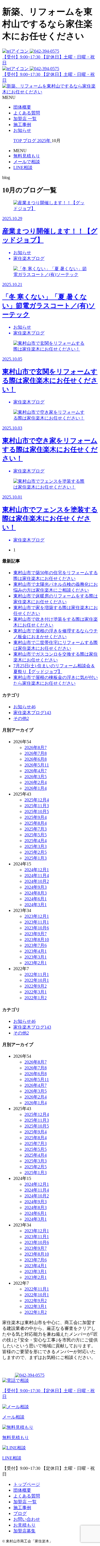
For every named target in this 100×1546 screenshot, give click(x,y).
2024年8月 (35, 893)
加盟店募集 (24, 1531)
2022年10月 (36, 980)
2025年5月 (35, 834)
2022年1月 (35, 997)
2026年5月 (36, 765)
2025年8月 (35, 823)
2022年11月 (36, 974)
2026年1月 (35, 788)
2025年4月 (35, 840)
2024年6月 (35, 898)
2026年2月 (35, 782)
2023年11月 (36, 922)
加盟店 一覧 (25, 118)
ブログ (20, 1513)
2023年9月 (35, 933)
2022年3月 (35, 992)
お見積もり (24, 1525)
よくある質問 (26, 113)
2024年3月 (35, 904)
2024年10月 (36, 881)
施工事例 (22, 124)
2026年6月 (35, 759)
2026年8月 (35, 747)
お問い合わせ (26, 1519)
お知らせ (22, 130)
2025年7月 (35, 829)
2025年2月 (35, 852)
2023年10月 (36, 928)
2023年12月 (36, 916)
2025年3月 (35, 846)
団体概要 (22, 107)
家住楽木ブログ (32, 712)
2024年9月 (35, 887)
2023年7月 (35, 945)
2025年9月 (35, 817)
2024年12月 (36, 869)
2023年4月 (35, 951)
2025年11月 (36, 805)
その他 (21, 718)
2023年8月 (36, 939)
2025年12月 (36, 800)
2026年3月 (35, 776)
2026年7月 (35, 753)
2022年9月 (35, 986)
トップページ (26, 1484)
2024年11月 (36, 875)
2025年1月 (35, 858)
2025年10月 (36, 811)
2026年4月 (35, 770)
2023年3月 (35, 957)
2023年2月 (35, 962)
